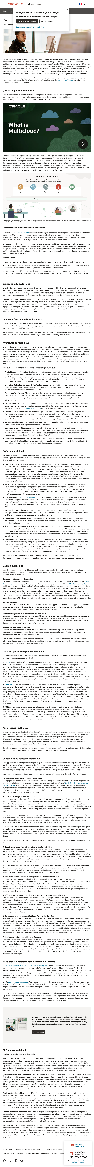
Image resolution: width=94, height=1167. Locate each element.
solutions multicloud (65, 80)
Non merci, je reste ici (47, 21)
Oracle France (7, 11)
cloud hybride (23, 232)
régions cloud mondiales (18, 982)
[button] (4, 4)
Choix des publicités (9, 1153)
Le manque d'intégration (28, 497)
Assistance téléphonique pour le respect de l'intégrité (57, 1153)
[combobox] (51, 4)
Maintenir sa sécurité (77, 584)
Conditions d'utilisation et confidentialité (28, 1150)
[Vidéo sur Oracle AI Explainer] (47, 127)
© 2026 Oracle (7, 1149)
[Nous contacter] (89, 4)
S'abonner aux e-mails (32, 1153)
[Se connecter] (85, 4)
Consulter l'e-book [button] (38, 1032)
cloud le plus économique (31, 408)
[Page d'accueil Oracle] (15, 4)
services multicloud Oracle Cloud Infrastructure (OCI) (26, 966)
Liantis (7, 662)
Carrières (20, 1153)
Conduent (8, 684)
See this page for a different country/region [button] (31, 27)
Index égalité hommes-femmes (53, 1150)
